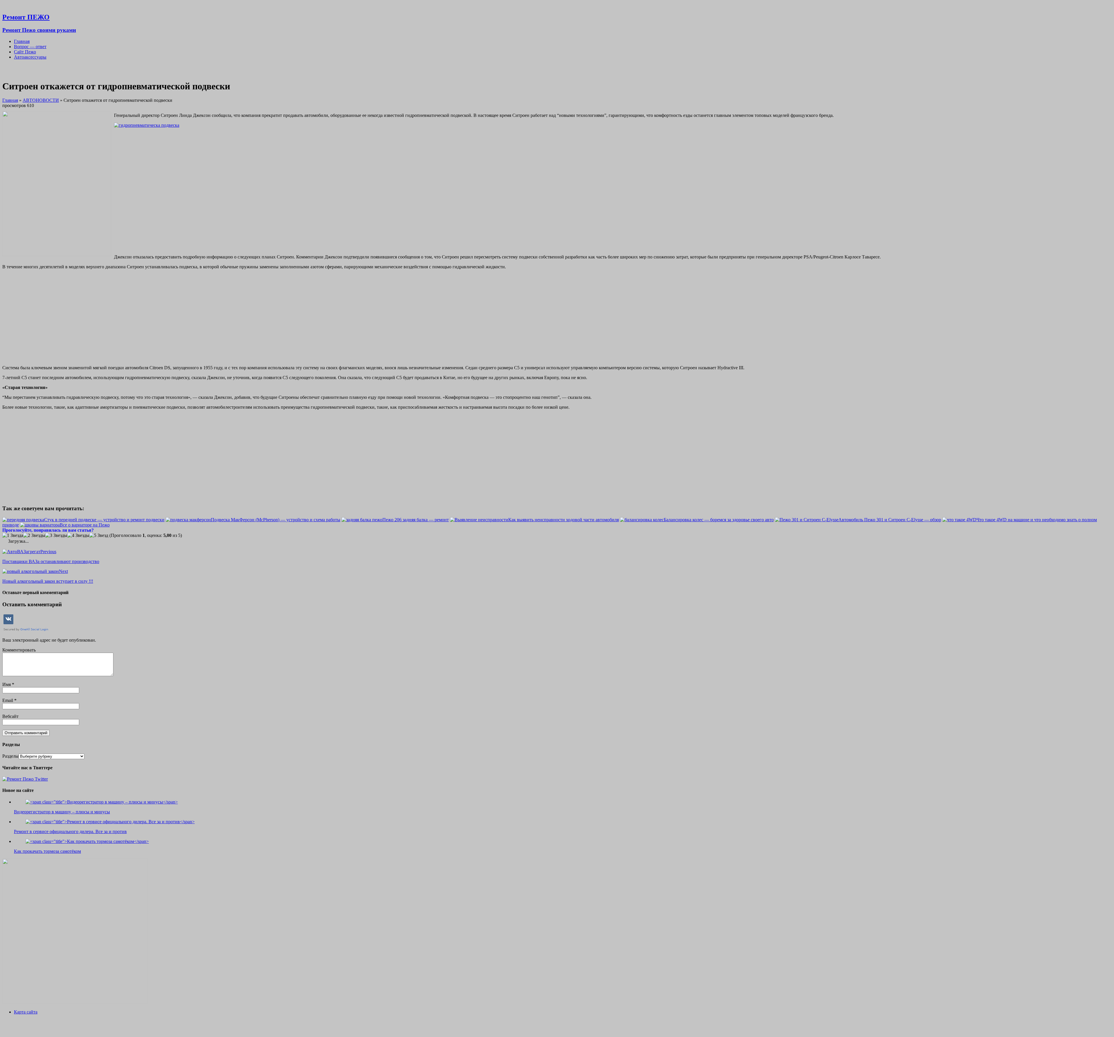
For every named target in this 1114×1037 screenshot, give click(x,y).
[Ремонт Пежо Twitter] (25, 779)
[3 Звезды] (56, 535)
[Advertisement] (613, 191)
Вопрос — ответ (30, 46)
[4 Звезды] (78, 535)
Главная (22, 41)
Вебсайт (10, 716)
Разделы (10, 756)
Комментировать (19, 649)
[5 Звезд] (98, 535)
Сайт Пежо (25, 51)
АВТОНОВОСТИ (41, 100)
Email (8, 700)
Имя (7, 684)
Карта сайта (25, 1011)
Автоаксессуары (30, 57)
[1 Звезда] (12, 535)
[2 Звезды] (34, 535)
